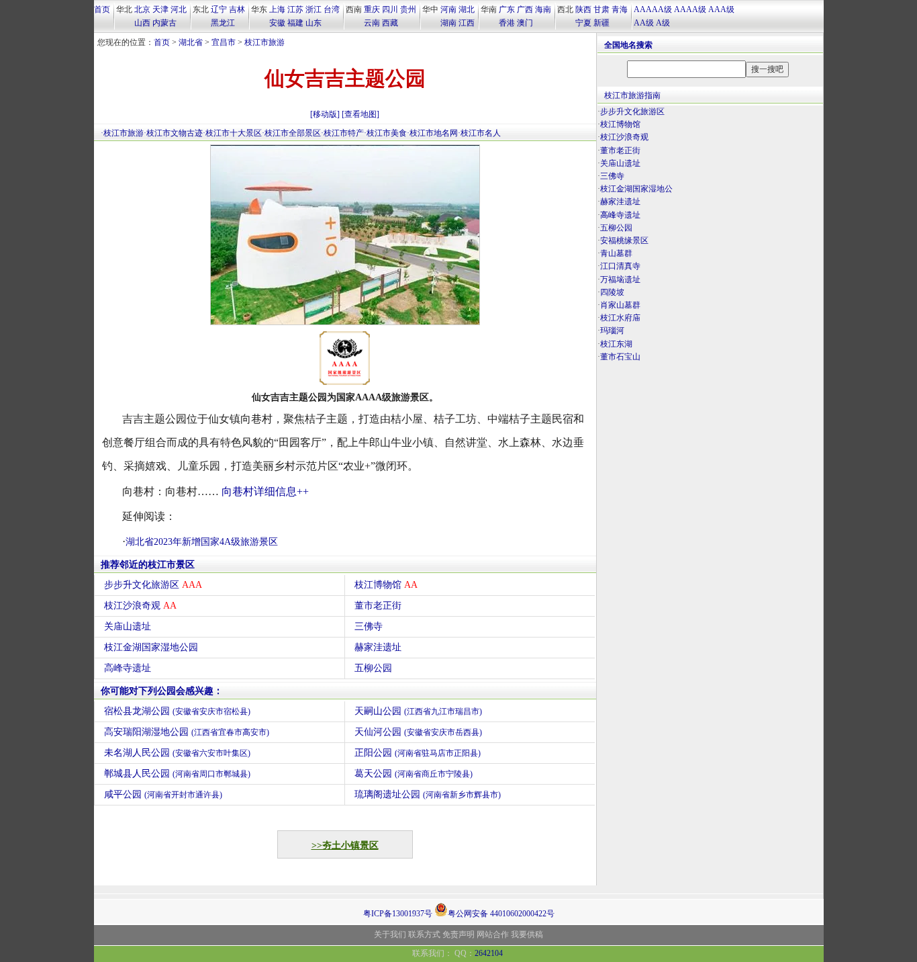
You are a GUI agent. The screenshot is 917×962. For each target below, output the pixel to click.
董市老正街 (377, 606)
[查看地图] (360, 114)
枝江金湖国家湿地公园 (151, 647)
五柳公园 (373, 668)
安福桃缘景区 (624, 240)
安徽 (277, 23)
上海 (277, 9)
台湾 (332, 9)
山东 (313, 23)
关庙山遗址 (127, 626)
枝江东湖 (616, 344)
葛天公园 (413, 774)
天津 (160, 9)
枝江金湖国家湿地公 (636, 188)
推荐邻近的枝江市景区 (148, 565)
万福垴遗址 (620, 279)
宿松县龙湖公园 (177, 711)
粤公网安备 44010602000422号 (501, 912)
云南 (372, 23)
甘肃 (601, 9)
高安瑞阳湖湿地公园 (186, 732)
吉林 (237, 9)
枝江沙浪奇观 (140, 606)
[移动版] (325, 114)
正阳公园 (417, 753)
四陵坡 (612, 292)
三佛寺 (368, 626)
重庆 (372, 9)
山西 (142, 23)
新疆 (601, 23)
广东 (507, 9)
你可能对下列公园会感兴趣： (162, 691)
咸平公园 (163, 794)
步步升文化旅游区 (153, 585)
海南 (543, 9)
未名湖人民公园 (177, 753)
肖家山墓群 (620, 305)
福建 (295, 23)
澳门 (525, 23)
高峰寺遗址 (127, 668)
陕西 (583, 9)
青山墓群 (616, 253)
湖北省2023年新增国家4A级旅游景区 (202, 542)
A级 (663, 23)
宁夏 (583, 23)
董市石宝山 (620, 356)
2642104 (489, 953)
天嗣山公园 (418, 711)
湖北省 (191, 42)
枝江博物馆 (386, 585)
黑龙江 (223, 23)
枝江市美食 (387, 133)
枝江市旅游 (264, 42)
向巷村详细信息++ (265, 491)
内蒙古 (164, 23)
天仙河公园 (418, 732)
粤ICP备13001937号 (397, 913)
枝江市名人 (481, 133)
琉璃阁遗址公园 (427, 794)
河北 (179, 9)
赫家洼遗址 (377, 647)
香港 (507, 23)
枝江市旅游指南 (632, 95)
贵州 (408, 9)
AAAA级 (690, 9)
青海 (620, 9)
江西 (466, 23)
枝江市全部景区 (292, 133)
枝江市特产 (344, 133)
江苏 (295, 9)
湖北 (466, 9)
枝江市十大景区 (233, 133)
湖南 (448, 23)
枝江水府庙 (620, 317)
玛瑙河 (612, 330)
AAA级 (721, 9)
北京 (142, 9)
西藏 (390, 23)
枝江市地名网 (433, 133)
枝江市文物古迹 (174, 133)
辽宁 (219, 9)
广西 (525, 9)
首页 (102, 9)
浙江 (313, 9)
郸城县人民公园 (177, 774)
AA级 (644, 23)
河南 (448, 9)
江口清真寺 (620, 266)
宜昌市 (223, 42)
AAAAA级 (653, 9)
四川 (390, 9)
